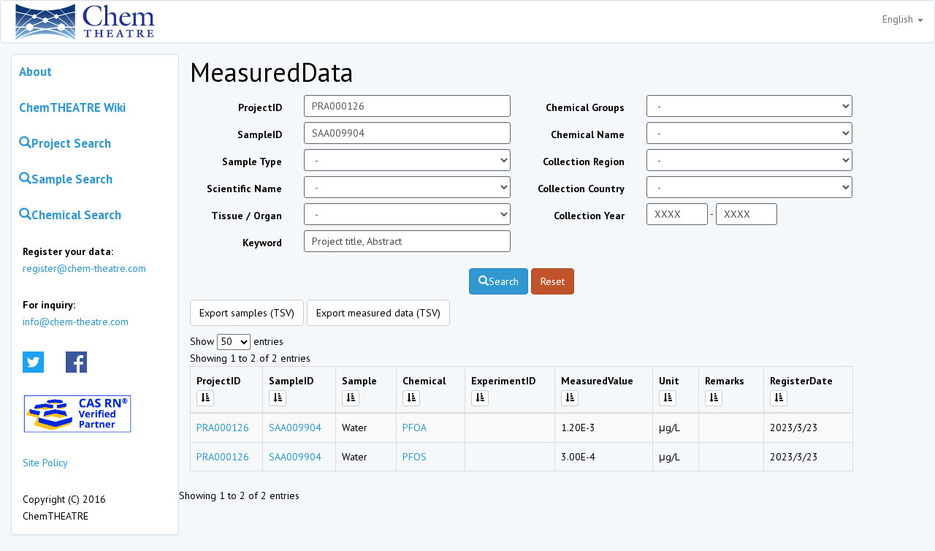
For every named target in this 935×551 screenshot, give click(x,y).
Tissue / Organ (246, 215)
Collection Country (581, 188)
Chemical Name (588, 134)
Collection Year (589, 215)
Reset (553, 281)
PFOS (414, 456)
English (899, 19)
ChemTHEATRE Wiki (72, 107)
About (35, 72)
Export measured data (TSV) (378, 312)
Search (504, 281)
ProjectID (260, 107)
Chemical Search (76, 215)
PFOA (414, 427)
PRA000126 (222, 427)
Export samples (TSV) (246, 312)
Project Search (71, 143)
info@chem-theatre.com (76, 321)
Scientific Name (244, 188)
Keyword (262, 242)
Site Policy (45, 462)
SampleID (259, 134)
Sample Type (252, 161)
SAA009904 (295, 427)
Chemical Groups (585, 107)
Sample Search (71, 179)
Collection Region (584, 161)
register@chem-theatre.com (84, 268)
